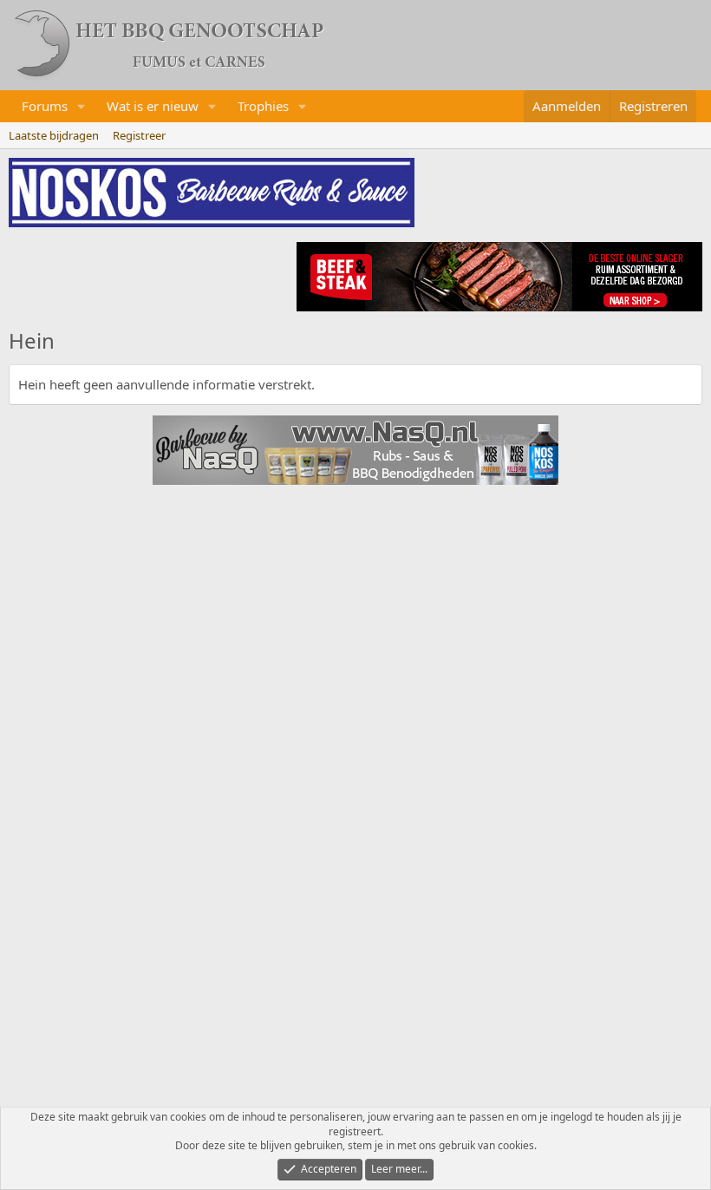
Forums (45, 105)
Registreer (139, 135)
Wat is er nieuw (153, 105)
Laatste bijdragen (54, 135)
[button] (81, 106)
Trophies (263, 105)
